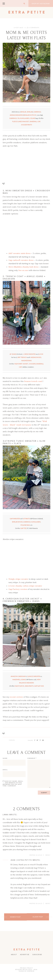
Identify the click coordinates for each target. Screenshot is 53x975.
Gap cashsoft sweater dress (21, 260)
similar (23, 112)
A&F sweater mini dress (19, 253)
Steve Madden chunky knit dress (23, 267)
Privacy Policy (26, 968)
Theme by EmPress (26, 971)
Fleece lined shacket (20, 121)
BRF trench (22, 357)
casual (12, 740)
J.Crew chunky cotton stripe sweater (25, 586)
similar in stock (30, 115)
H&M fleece (19, 686)
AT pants (26, 519)
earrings (37, 112)
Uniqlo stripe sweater (18, 579)
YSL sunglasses (23, 118)
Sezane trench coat (33, 381)
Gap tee (23, 528)
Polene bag (25, 525)
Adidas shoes (36, 357)
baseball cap (35, 121)
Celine (32, 118)
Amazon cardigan (18, 676)
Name (5, 758)
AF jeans (13, 354)
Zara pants (29, 686)
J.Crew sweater (29, 354)
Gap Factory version (17, 589)
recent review (16, 697)
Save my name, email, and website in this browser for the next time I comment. (13, 783)
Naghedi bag (26, 360)
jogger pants (26, 125)
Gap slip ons (39, 686)
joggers (32, 364)
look (41, 354)
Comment (32, 758)
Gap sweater (15, 519)
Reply (48, 855)
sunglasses (36, 522)
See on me (23, 270)
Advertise (24, 954)
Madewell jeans (19, 679)
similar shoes (17, 522)
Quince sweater (33, 676)
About (14, 954)
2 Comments (33, 27)
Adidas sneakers (16, 115)
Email (5, 769)
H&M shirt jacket (21, 364)
